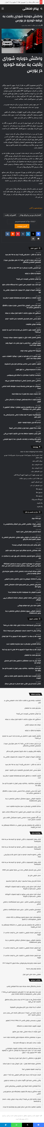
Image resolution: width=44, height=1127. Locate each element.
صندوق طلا (39, 489)
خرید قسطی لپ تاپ (36, 485)
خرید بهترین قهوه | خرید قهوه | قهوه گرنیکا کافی (28, 475)
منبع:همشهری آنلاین (35, 208)
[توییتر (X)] (33, 234)
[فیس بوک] (38, 234)
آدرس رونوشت (22, 226)
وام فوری (39, 503)
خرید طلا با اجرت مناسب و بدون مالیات (30, 478)
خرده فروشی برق (37, 464)
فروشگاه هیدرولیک (37, 499)
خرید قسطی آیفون (36, 482)
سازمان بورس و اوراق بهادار (30, 215)
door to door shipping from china (31, 451)
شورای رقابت (10, 215)
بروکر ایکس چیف (37, 461)
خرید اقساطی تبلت (36, 471)
